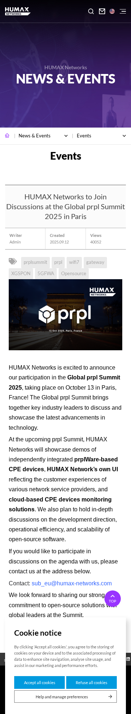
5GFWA (45, 273)
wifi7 (74, 262)
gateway (95, 262)
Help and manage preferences (62, 696)
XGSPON (21, 273)
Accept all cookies (39, 682)
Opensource (73, 273)
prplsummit (35, 262)
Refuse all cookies (91, 682)
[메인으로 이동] (7, 136)
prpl (58, 262)
